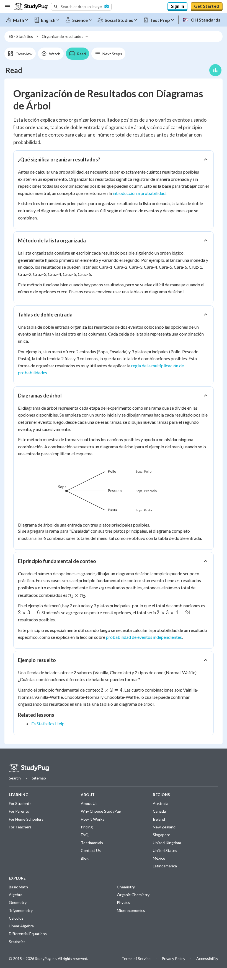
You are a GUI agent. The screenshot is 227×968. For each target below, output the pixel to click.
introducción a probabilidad (139, 193)
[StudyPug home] (29, 768)
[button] (81, 7)
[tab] (20, 54)
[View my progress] (215, 70)
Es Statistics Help (48, 723)
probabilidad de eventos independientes (144, 637)
